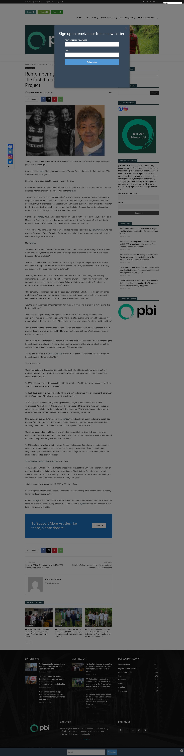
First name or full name (76, 40)
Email (67, 50)
